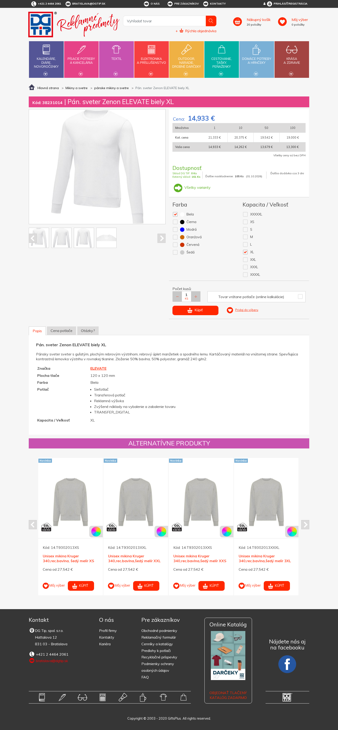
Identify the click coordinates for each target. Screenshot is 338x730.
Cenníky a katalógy (157, 644)
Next (162, 238)
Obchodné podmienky (159, 630)
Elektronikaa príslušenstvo (151, 61)
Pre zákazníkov (186, 3)
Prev (33, 238)
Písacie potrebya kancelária (81, 61)
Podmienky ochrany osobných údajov (157, 667)
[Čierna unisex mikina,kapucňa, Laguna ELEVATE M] (70, 490)
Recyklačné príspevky (159, 657)
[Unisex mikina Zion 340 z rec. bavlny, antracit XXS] (266, 502)
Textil (116, 59)
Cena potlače (61, 330)
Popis (37, 331)
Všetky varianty (197, 187)
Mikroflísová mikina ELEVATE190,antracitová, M (197, 546)
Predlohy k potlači (156, 650)
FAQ (145, 677)
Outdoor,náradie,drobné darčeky (186, 63)
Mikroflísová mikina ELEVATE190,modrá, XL (128, 546)
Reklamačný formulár (158, 637)
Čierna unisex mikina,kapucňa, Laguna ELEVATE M (69, 546)
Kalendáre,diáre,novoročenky (46, 63)
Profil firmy (108, 630)
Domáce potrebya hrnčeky (256, 61)
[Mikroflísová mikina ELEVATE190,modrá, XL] (135, 490)
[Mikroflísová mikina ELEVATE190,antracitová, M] (201, 490)
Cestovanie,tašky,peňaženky (221, 63)
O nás (155, 3)
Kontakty (218, 3)
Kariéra (105, 644)
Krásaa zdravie (292, 61)
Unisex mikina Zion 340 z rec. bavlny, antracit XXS (264, 558)
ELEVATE (98, 368)
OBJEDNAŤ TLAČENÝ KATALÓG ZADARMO (228, 695)
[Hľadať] (211, 21)
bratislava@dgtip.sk (88, 3)
